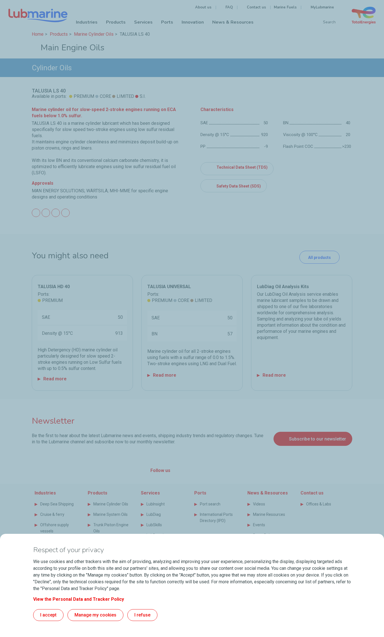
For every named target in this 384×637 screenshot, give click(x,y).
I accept (48, 615)
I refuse (142, 615)
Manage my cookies (95, 615)
